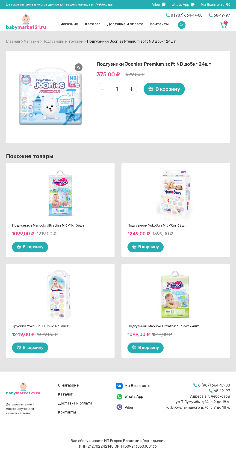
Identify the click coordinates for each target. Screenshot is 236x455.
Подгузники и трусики (63, 41)
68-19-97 (222, 15)
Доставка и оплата (125, 24)
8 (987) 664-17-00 (187, 15)
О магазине (67, 24)
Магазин (31, 41)
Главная (13, 41)
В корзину (167, 89)
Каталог (92, 24)
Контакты (159, 24)
